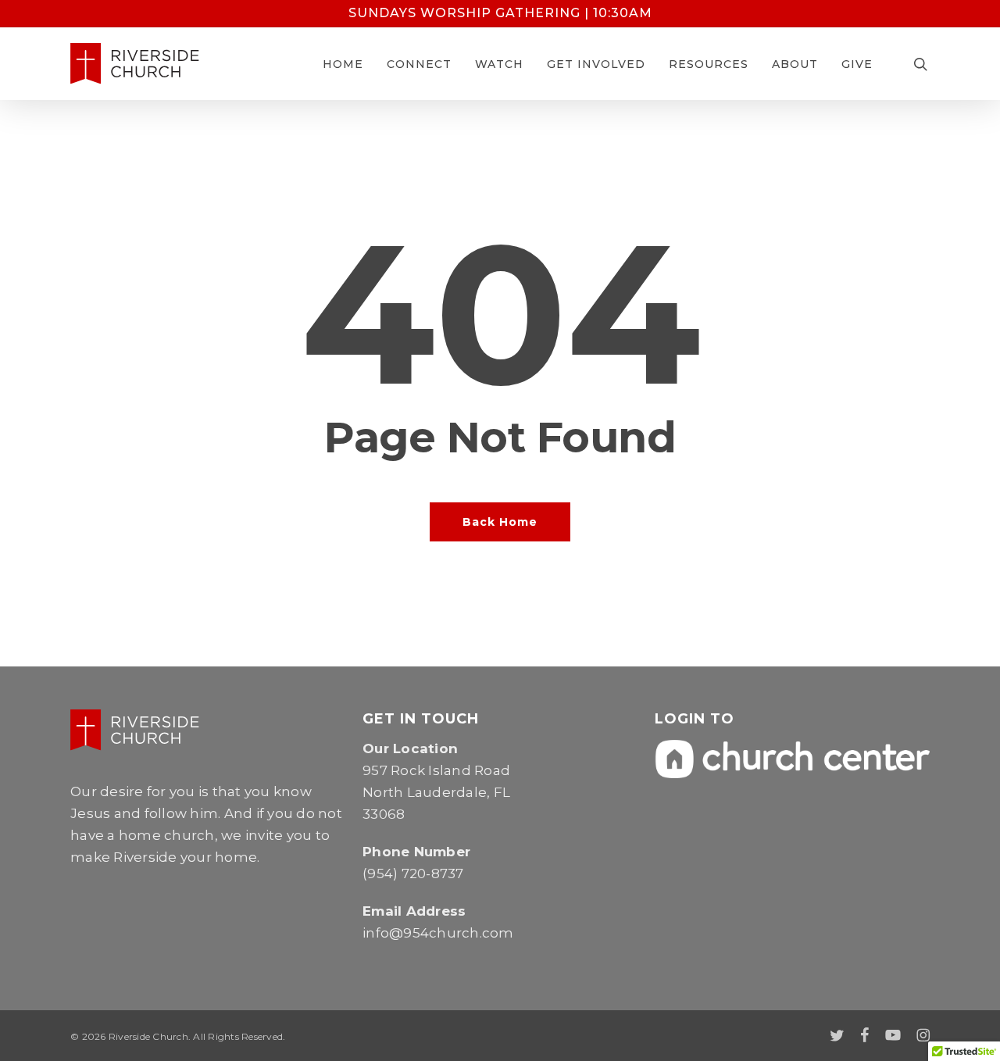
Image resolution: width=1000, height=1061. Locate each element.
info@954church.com (438, 933)
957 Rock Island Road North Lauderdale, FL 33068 (436, 792)
